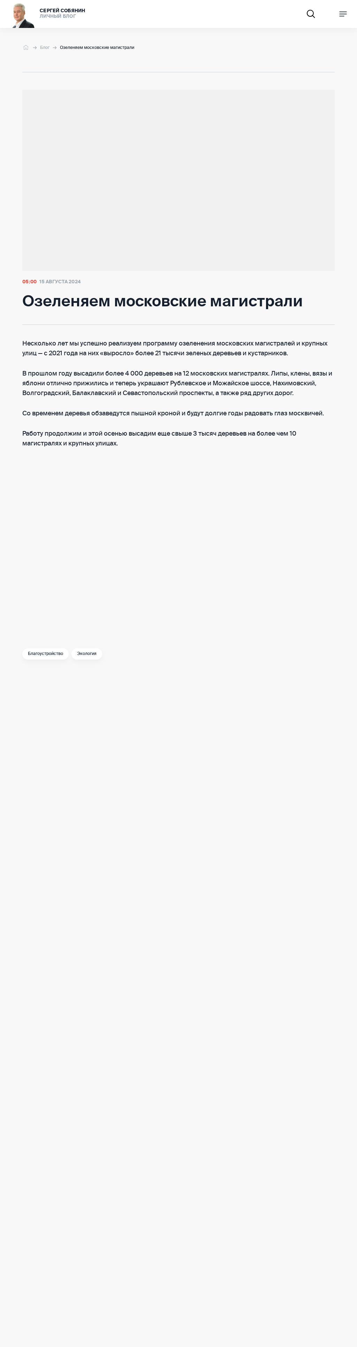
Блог (45, 48)
